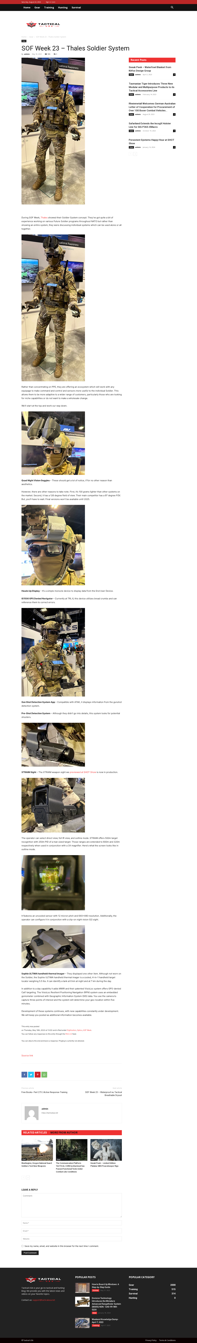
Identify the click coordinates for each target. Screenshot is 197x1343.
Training (49, 7)
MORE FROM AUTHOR (64, 1132)
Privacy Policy (151, 1340)
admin (27, 54)
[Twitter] (31, 1075)
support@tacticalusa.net (44, 1300)
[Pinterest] (38, 1075)
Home (27, 7)
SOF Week (87, 1030)
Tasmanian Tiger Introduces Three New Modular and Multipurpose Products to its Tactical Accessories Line (151, 87)
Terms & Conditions (167, 1340)
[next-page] (28, 1177)
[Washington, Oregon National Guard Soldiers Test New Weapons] (37, 1150)
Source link (27, 1055)
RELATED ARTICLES (35, 1132)
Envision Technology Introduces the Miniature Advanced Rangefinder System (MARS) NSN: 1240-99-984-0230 (106, 1304)
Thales (44, 217)
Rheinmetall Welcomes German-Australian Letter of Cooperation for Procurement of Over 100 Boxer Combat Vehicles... (152, 107)
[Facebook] (24, 1075)
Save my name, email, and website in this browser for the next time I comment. (62, 1246)
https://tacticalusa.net (50, 1113)
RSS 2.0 (68, 1034)
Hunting (63, 7)
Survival (76, 7)
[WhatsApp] (44, 1075)
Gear (37, 7)
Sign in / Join (50, 2)
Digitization (71, 1030)
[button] (172, 7)
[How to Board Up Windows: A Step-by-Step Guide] (82, 1288)
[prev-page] (23, 1177)
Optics (79, 1030)
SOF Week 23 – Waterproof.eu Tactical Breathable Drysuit (103, 1094)
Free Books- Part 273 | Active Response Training (44, 1092)
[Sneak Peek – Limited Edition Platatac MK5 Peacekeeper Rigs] (106, 1150)
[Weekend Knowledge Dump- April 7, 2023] (82, 1323)
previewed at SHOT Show (83, 772)
